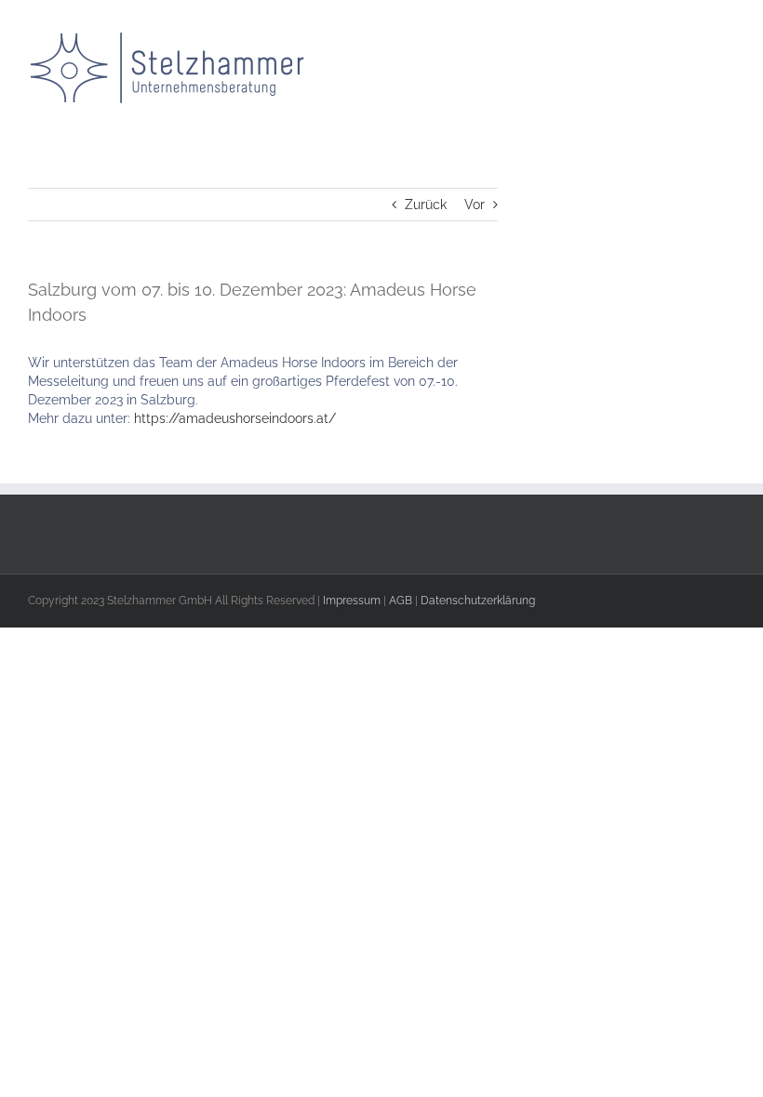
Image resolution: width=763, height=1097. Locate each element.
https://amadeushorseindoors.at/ (235, 418)
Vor (474, 204)
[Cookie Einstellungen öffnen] (139, 762)
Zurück (426, 204)
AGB (400, 600)
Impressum (352, 600)
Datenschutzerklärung (478, 600)
